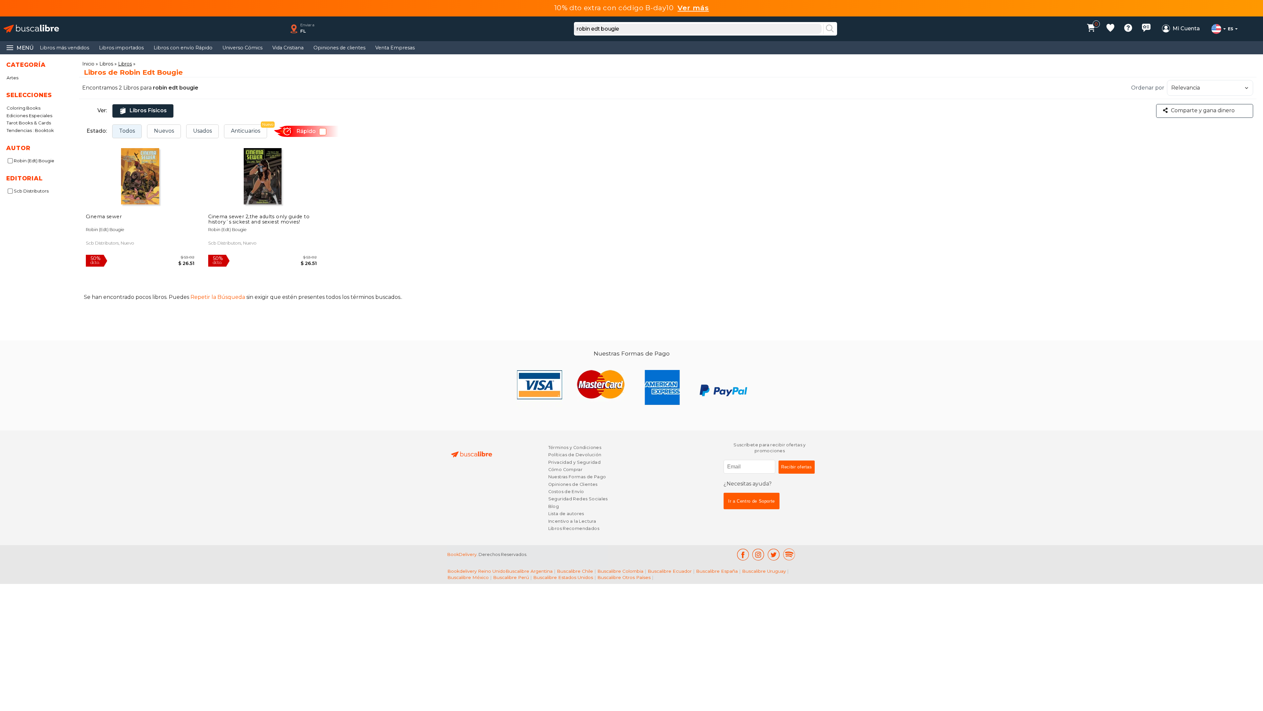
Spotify (789, 554)
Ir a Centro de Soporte (751, 501)
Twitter (774, 554)
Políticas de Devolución (575, 454)
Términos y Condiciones (574, 447)
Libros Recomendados (573, 528)
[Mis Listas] (1110, 29)
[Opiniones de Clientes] (1146, 29)
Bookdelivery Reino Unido (476, 571)
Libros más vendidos (64, 48)
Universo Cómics (242, 48)
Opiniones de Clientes (573, 484)
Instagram (758, 554)
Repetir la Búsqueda (217, 297)
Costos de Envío (566, 491)
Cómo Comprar (565, 469)
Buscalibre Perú (511, 577)
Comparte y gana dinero (1203, 110)
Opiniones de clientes (339, 48)
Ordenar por (1147, 88)
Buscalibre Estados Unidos (563, 577)
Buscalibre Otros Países (624, 577)
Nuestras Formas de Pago (577, 476)
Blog (553, 506)
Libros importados (121, 48)
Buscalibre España (717, 571)
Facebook (743, 554)
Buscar (829, 29)
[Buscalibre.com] (31, 28)
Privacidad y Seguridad (574, 462)
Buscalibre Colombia (620, 571)
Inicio (88, 64)
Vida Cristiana (288, 48)
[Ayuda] (1128, 29)
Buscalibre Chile (575, 571)
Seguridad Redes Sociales (578, 498)
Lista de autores (566, 513)
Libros (106, 64)
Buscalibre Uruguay (764, 571)
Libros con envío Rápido (183, 48)
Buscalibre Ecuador (670, 571)
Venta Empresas (395, 48)
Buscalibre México (468, 577)
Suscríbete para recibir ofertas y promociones (769, 447)
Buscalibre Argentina (529, 571)
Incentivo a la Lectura (572, 521)
